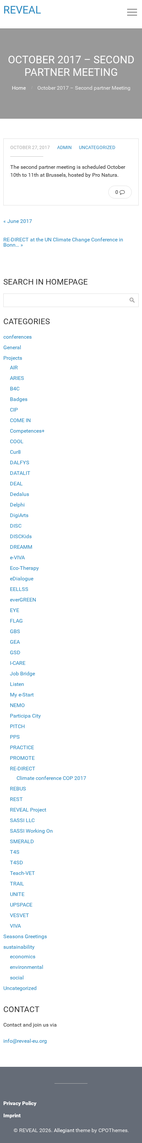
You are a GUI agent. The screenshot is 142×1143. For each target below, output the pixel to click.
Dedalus (19, 494)
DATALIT (20, 473)
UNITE (17, 894)
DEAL (16, 483)
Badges (18, 399)
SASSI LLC (22, 820)
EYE (14, 610)
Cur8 (15, 452)
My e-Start (22, 695)
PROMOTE (22, 758)
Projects (12, 358)
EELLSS (19, 589)
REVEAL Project (28, 810)
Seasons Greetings (25, 936)
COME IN (20, 420)
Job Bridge (22, 673)
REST (16, 799)
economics (22, 956)
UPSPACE (21, 905)
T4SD (16, 862)
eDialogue (21, 578)
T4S (14, 852)
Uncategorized (97, 147)
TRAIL (17, 883)
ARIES (17, 378)
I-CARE (17, 663)
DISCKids (21, 536)
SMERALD (22, 841)
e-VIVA (17, 557)
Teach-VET (22, 873)
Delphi (17, 505)
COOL (16, 441)
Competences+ (27, 431)
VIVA (15, 926)
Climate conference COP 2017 (51, 778)
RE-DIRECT (22, 768)
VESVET (19, 915)
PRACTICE (22, 747)
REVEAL (22, 10)
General (12, 347)
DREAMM (21, 547)
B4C (14, 389)
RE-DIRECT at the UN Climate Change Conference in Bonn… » (63, 242)
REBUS (18, 789)
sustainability (19, 947)
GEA (15, 642)
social (17, 977)
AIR (14, 367)
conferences (17, 337)
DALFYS (19, 462)
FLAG (16, 621)
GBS (15, 631)
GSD (15, 652)
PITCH (17, 726)
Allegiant (64, 1130)
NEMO (17, 705)
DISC (15, 526)
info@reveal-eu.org (25, 1041)
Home (19, 88)
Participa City (25, 716)
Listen (17, 684)
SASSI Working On (31, 831)
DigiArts (19, 515)
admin (64, 147)
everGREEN (23, 600)
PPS (15, 737)
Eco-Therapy (24, 568)
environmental (26, 967)
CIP (14, 410)
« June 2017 (17, 221)
